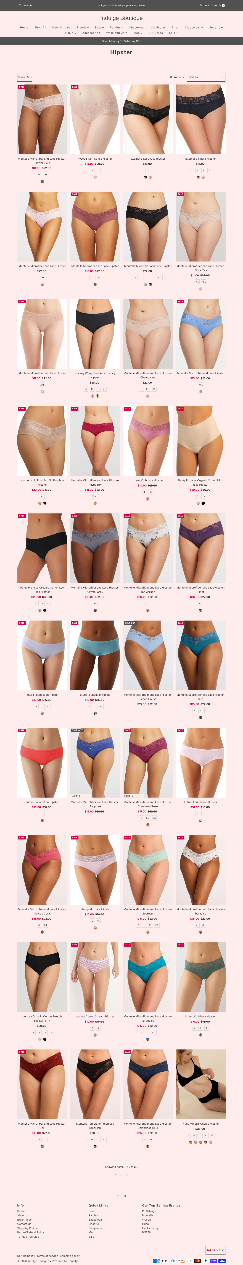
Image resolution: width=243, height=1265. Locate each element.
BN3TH (146, 1232)
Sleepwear (193, 27)
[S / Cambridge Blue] (148, 1146)
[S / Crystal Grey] (95, 610)
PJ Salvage (149, 1211)
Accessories (91, 32)
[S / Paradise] (200, 932)
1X (42, 603)
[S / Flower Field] (42, 181)
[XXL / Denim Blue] (200, 392)
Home (24, 27)
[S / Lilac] (205, 1142)
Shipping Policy (27, 1228)
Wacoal (146, 1219)
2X (203, 496)
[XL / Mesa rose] (95, 284)
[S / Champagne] (148, 396)
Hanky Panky (150, 1228)
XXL (45, 174)
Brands (81, 27)
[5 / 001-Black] (45, 1039)
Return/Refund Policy (30, 1232)
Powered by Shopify (65, 1261)
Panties (116, 27)
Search (21, 1211)
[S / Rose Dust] (150, 177)
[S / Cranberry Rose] (148, 825)
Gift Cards (156, 32)
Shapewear (137, 27)
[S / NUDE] (203, 177)
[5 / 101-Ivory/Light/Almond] (40, 1039)
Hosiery (70, 32)
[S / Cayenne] (42, 820)
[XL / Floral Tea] (200, 289)
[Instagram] (124, 1196)
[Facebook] (118, 1196)
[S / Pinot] (200, 610)
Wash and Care (117, 32)
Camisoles (158, 27)
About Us (23, 1215)
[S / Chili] (42, 1146)
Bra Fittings (24, 1219)
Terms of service (47, 1256)
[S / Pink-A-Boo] (200, 820)
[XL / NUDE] (42, 392)
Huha (145, 1224)
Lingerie (215, 27)
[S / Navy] (210, 1142)
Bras (98, 27)
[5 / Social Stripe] (95, 1035)
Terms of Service (28, 1236)
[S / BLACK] (198, 177)
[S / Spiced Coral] (42, 932)
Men (137, 32)
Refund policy (26, 1256)
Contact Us (24, 1224)
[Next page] (127, 1175)
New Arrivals (61, 27)
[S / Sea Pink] (148, 499)
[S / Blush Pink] (42, 284)
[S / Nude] (95, 177)
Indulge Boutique (122, 17)
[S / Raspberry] (95, 503)
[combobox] (51, 5)
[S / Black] (145, 177)
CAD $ (216, 1250)
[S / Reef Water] (95, 713)
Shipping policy (70, 1256)
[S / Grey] (200, 1142)
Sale (172, 32)
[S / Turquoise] (148, 1039)
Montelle (147, 1215)
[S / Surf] (200, 717)
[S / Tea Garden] (148, 610)
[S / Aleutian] (42, 713)
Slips (175, 27)
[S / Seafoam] (148, 932)
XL (39, 174)
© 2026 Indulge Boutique (33, 1261)
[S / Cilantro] (200, 1035)
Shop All (40, 27)
